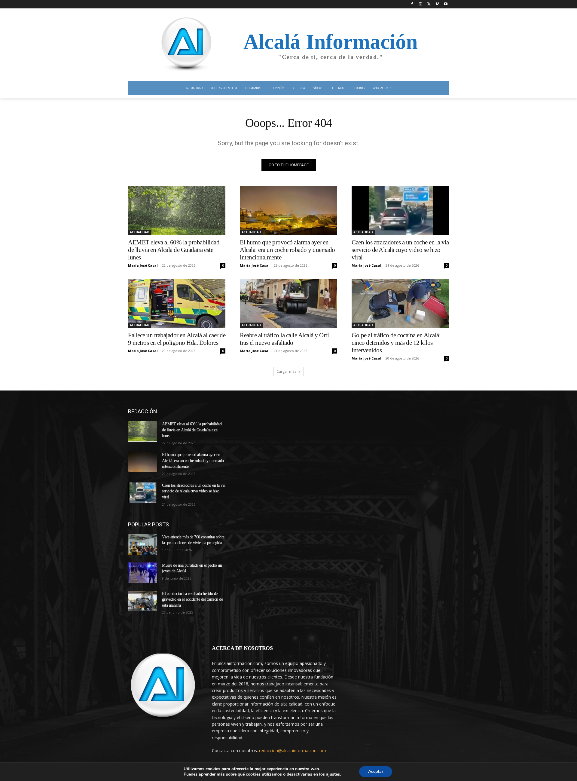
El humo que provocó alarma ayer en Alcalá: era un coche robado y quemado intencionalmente (287, 250)
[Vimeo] (437, 4)
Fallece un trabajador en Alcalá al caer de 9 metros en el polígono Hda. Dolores (176, 339)
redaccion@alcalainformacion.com (292, 750)
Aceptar (375, 771)
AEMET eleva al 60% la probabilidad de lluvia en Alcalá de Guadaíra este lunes (173, 250)
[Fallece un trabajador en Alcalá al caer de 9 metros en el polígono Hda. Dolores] (176, 303)
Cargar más (286, 371)
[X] (429, 4)
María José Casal (143, 265)
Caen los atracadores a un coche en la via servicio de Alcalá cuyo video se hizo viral (400, 250)
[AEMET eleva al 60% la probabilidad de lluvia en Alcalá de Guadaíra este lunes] (176, 210)
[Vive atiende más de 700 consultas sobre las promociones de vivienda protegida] (142, 544)
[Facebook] (412, 4)
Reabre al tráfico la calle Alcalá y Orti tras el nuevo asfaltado (284, 339)
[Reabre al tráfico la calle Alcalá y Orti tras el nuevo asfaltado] (288, 303)
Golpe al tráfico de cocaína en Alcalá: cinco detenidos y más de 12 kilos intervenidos (396, 343)
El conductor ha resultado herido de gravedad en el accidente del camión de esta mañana (192, 599)
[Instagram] (420, 4)
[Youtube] (445, 4)
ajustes (333, 774)
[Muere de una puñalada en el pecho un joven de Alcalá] (142, 572)
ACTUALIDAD (139, 232)
